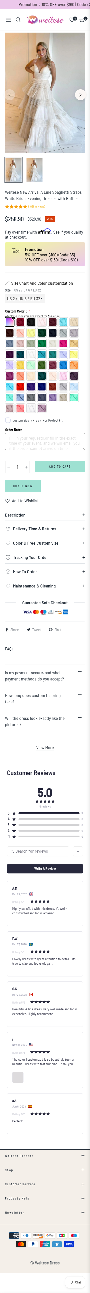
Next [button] (80, 94)
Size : (23, 290)
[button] (25, 207)
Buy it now (23, 486)
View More (45, 747)
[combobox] (78, 851)
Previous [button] (9, 94)
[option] (45, 93)
